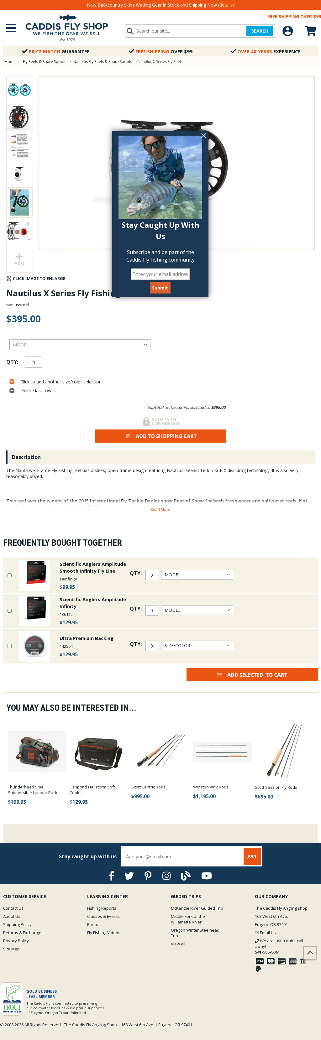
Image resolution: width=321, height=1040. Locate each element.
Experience (269, 51)
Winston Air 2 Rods (211, 787)
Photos (94, 924)
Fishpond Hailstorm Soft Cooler (92, 789)
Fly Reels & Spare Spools (44, 61)
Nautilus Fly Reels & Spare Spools (102, 61)
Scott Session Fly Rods (276, 787)
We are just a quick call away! (279, 946)
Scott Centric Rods (148, 787)
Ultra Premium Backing (86, 638)
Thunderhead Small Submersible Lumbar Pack (32, 789)
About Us (11, 916)
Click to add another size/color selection (61, 382)
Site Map (11, 949)
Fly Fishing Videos (103, 932)
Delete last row (35, 390)
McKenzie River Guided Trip (197, 908)
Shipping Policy (17, 924)
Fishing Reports (101, 908)
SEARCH (259, 31)
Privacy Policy (16, 941)
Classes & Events (103, 916)
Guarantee (59, 51)
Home (10, 61)
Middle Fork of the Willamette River (188, 919)
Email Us (267, 932)
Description (26, 457)
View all (178, 944)
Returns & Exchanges (23, 932)
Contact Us (13, 908)
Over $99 (163, 51)
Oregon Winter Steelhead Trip (195, 933)
